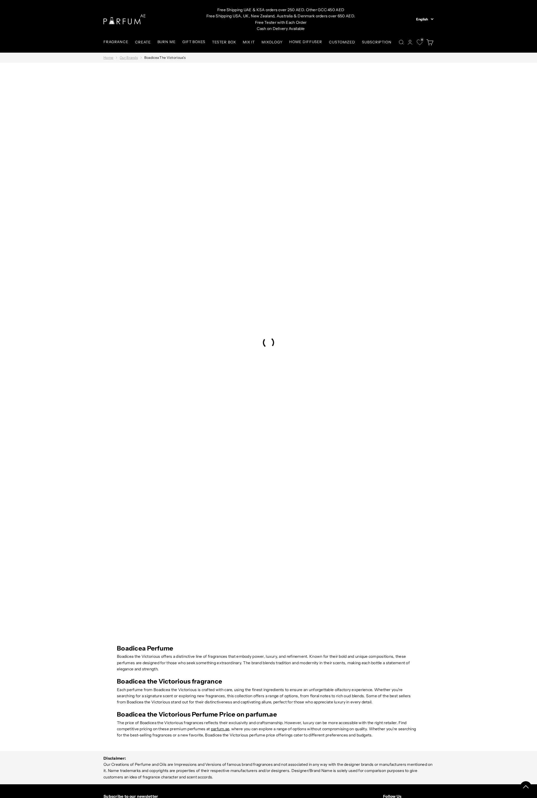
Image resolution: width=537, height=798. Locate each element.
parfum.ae (220, 728)
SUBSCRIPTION (377, 42)
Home (108, 57)
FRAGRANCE (115, 41)
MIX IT (249, 42)
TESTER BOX (224, 42)
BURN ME (166, 41)
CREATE (142, 42)
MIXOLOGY (272, 42)
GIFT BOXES (193, 41)
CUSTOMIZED (342, 42)
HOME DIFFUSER (305, 41)
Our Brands (129, 57)
